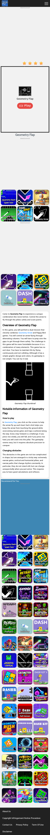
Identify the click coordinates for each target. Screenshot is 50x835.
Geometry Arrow (25, 332)
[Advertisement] (25, 34)
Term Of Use (38, 825)
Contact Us (7, 825)
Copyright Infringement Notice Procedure (21, 818)
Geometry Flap (11, 422)
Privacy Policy (22, 825)
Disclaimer (7, 831)
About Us (6, 811)
